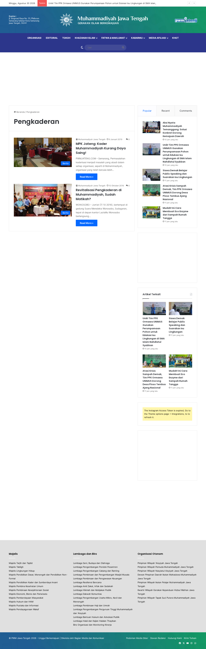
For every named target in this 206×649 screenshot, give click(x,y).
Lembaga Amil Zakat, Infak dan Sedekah (93, 586)
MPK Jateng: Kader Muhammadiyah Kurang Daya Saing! (101, 148)
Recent (166, 110)
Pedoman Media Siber (137, 638)
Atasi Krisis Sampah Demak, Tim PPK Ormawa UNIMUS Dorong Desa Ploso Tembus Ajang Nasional (177, 192)
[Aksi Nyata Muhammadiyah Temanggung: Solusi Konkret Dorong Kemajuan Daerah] (151, 127)
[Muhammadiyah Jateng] (103, 20)
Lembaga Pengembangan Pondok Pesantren (95, 567)
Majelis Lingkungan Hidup (22, 571)
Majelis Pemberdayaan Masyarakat (26, 597)
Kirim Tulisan (190, 638)
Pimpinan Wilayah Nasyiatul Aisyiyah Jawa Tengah (162, 571)
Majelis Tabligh (16, 567)
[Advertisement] (103, 78)
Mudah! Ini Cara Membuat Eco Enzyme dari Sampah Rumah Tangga (175, 213)
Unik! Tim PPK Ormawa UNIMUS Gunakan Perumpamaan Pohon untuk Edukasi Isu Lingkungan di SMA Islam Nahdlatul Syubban (111, 3)
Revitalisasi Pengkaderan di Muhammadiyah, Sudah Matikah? (99, 194)
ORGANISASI (34, 37)
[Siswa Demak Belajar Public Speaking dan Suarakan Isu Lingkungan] (151, 175)
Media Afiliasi (157, 37)
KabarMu (137, 37)
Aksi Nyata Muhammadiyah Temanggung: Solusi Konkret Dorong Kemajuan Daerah (175, 129)
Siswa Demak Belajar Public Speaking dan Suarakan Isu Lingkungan (177, 174)
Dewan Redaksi (158, 638)
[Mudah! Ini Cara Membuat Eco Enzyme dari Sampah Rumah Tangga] (151, 212)
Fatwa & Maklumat (113, 37)
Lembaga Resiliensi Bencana (87, 582)
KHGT (175, 37)
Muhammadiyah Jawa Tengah (91, 139)
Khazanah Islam (85, 37)
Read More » (86, 176)
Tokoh (66, 37)
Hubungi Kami (175, 638)
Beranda (20, 112)
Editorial (52, 37)
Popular (147, 110)
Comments (186, 110)
